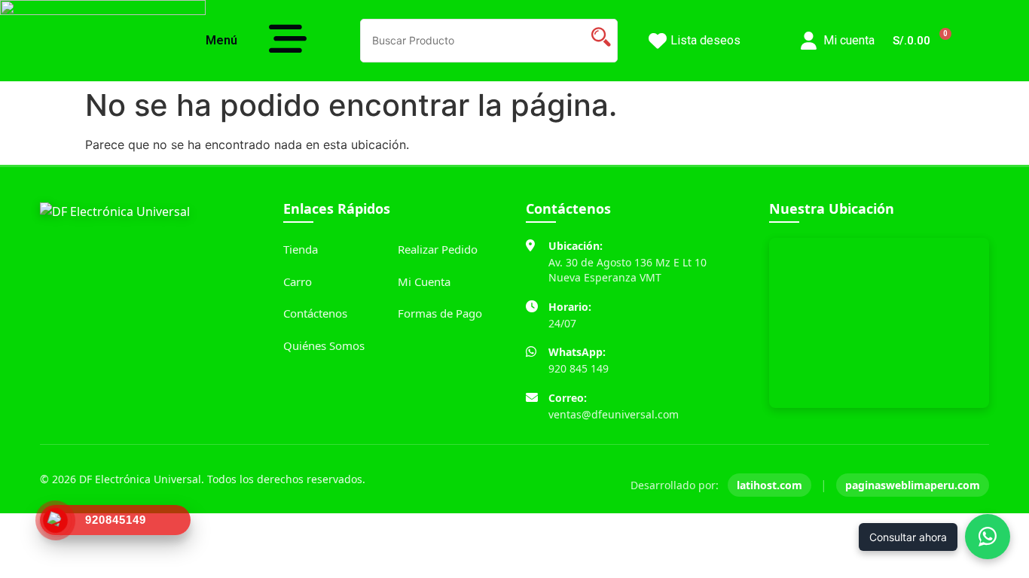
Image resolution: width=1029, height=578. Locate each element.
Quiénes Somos (324, 345)
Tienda (300, 249)
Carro (297, 281)
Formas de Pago (440, 313)
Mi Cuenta (424, 281)
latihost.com (769, 485)
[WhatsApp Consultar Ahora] (987, 536)
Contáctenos (315, 313)
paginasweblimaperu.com (912, 485)
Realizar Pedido (438, 249)
